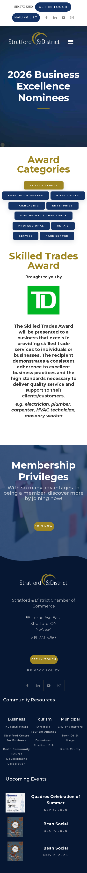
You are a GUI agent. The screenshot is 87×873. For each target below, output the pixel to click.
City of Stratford (70, 727)
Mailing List (25, 17)
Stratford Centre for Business (16, 738)
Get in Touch (53, 7)
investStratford (16, 727)
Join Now (44, 526)
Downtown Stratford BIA (44, 743)
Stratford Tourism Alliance (44, 729)
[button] (70, 41)
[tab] (44, 185)
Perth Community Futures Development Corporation (16, 756)
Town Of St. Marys (70, 738)
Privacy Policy (43, 670)
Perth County (70, 749)
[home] (33, 40)
